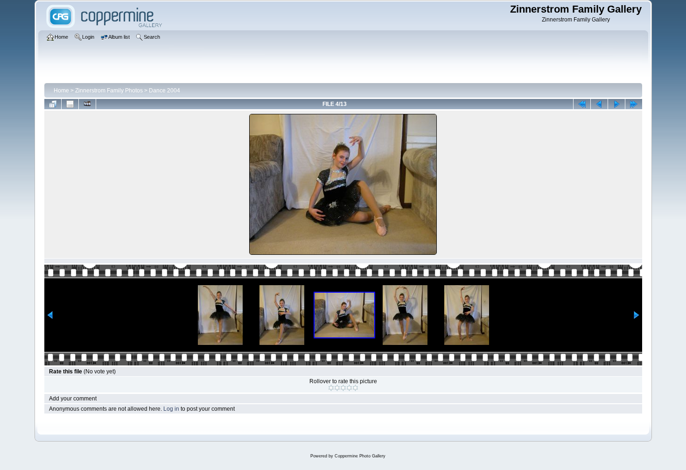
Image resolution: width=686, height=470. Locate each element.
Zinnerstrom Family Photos (109, 90)
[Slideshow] (87, 104)
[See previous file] (599, 104)
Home (61, 90)
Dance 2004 (164, 90)
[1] (331, 388)
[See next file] (616, 104)
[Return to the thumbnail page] (52, 104)
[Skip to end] (633, 104)
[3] (343, 388)
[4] (349, 388)
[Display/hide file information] (70, 104)
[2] (337, 388)
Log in (171, 409)
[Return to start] (582, 104)
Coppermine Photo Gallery (360, 456)
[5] (355, 388)
